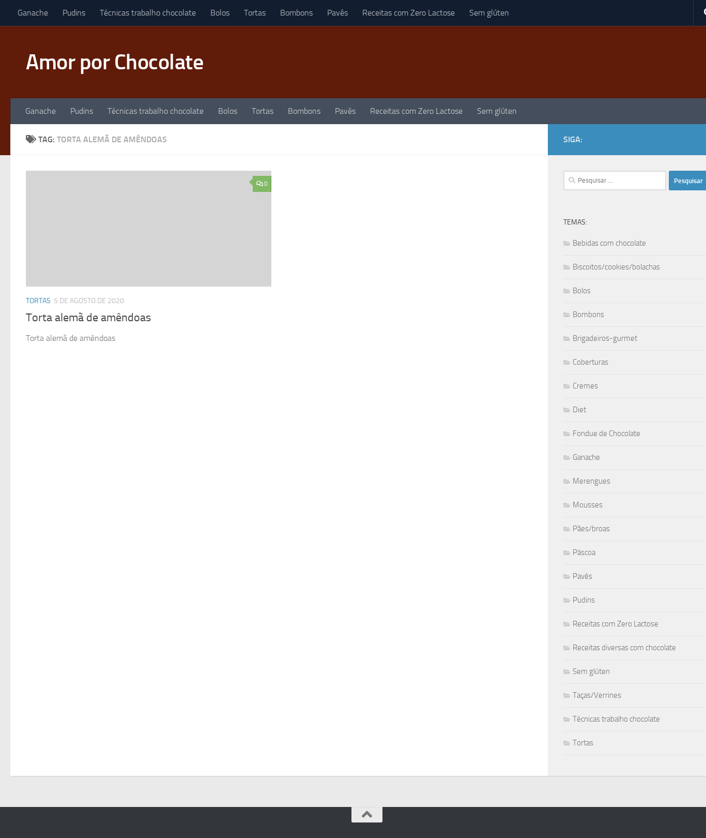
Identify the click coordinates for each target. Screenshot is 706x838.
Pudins (74, 13)
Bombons (296, 13)
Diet (579, 409)
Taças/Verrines (597, 695)
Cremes (585, 386)
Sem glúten (489, 13)
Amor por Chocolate (114, 62)
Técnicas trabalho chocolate (148, 13)
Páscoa (584, 552)
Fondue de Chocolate (606, 433)
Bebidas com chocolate (609, 243)
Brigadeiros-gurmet (605, 338)
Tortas (255, 13)
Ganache (33, 13)
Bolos (219, 13)
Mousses (588, 505)
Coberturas (590, 362)
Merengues (591, 481)
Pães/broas (591, 528)
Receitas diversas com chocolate (624, 647)
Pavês (337, 13)
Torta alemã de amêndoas (88, 317)
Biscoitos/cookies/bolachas (616, 267)
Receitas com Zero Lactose (408, 13)
